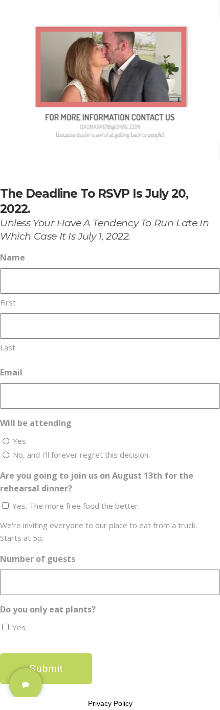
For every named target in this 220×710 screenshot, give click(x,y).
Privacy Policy (110, 703)
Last (7, 347)
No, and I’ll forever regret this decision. (81, 454)
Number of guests (37, 558)
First (8, 302)
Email (11, 372)
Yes (19, 441)
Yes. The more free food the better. (76, 506)
